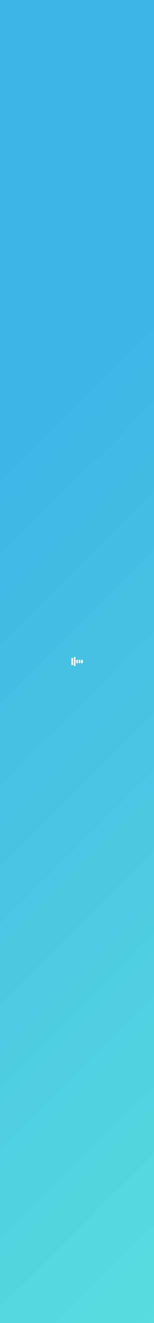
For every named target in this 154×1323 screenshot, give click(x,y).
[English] (137, 3)
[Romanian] (140, 3)
